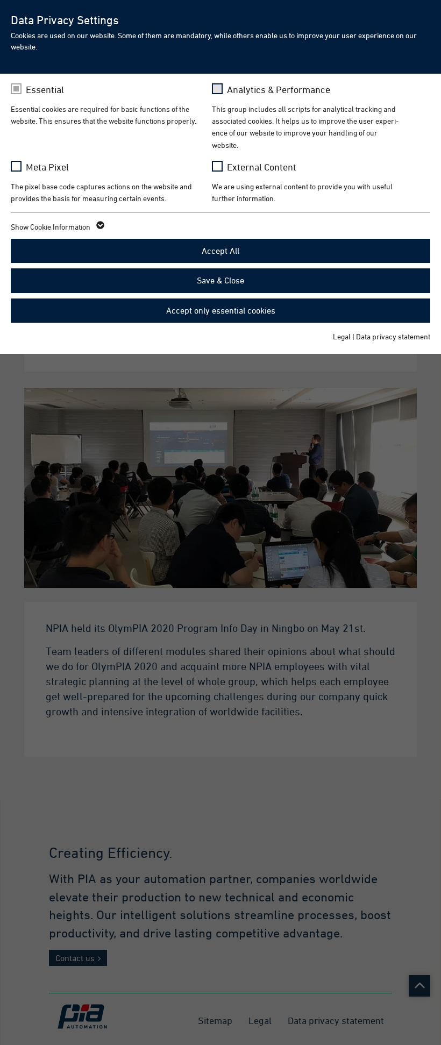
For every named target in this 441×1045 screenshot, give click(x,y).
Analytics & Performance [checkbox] (278, 89)
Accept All (220, 250)
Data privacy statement (393, 336)
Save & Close (220, 280)
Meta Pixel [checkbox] (47, 167)
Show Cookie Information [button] (51, 226)
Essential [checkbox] (45, 89)
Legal (342, 336)
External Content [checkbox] (261, 167)
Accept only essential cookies (220, 310)
